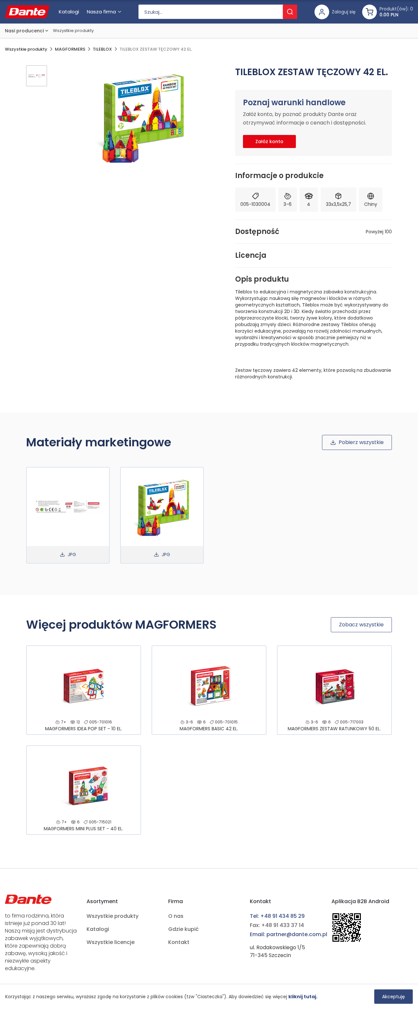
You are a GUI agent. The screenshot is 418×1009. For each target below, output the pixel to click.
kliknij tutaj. (302, 996)
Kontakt (178, 942)
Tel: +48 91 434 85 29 (277, 916)
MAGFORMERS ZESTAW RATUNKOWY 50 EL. (334, 729)
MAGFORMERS (70, 49)
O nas (176, 916)
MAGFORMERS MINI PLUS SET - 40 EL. (83, 829)
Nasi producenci (24, 30)
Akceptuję (393, 996)
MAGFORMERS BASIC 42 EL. (209, 729)
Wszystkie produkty (73, 30)
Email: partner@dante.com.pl (288, 934)
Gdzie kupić (183, 929)
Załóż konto (269, 141)
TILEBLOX (102, 49)
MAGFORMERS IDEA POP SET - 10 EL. (83, 729)
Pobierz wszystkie (361, 442)
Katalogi (98, 929)
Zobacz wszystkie (361, 624)
